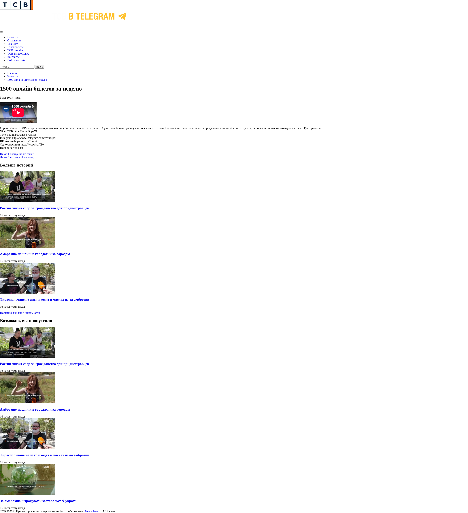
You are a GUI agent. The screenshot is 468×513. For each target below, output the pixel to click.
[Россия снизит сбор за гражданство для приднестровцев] (27, 201)
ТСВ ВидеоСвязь (18, 53)
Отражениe (14, 40)
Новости (12, 37)
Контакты (13, 56)
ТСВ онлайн (15, 50)
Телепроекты (15, 47)
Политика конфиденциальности (20, 312)
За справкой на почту (17, 157)
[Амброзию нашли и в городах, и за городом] (27, 246)
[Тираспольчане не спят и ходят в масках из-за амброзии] (27, 292)
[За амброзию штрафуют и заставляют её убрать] (27, 493)
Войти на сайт (16, 60)
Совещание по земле (17, 154)
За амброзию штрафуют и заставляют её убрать (38, 501)
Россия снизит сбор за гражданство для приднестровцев (44, 208)
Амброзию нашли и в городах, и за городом (35, 254)
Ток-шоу (12, 43)
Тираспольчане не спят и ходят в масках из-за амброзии (44, 299)
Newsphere (91, 511)
